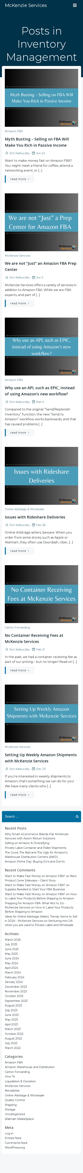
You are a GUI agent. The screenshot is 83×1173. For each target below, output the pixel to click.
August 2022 (13, 1038)
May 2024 (11, 963)
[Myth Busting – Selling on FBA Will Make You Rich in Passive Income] (41, 97)
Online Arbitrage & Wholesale (24, 509)
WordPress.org (15, 1147)
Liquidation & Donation (20, 1081)
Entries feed (13, 1138)
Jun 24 (40, 153)
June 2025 (12, 949)
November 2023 (16, 991)
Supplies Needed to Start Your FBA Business (35, 889)
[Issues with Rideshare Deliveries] (41, 476)
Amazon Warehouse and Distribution (30, 1067)
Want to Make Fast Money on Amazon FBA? (35, 876)
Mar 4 (40, 402)
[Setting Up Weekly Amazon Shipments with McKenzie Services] (41, 713)
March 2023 (13, 1029)
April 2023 (11, 1024)
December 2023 (16, 987)
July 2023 (11, 1010)
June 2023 (12, 1015)
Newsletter (12, 1090)
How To (10, 1076)
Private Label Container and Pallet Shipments (35, 848)
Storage (10, 1109)
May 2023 (11, 1019)
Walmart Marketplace (19, 1119)
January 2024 (14, 982)
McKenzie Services (17, 255)
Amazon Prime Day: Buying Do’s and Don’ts (35, 861)
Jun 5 (39, 277)
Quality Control (15, 1100)
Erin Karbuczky (19, 153)
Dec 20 (41, 769)
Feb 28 (41, 525)
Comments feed (16, 1143)
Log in (9, 1133)
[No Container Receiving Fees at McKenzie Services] (41, 594)
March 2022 (13, 1048)
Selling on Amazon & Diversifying (27, 843)
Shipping (11, 1105)
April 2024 (11, 968)
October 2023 (14, 996)
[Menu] (75, 5)
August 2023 (13, 1005)
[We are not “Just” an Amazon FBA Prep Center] (41, 222)
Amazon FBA (14, 131)
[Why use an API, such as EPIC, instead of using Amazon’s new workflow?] (41, 346)
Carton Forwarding (17, 627)
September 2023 (16, 1001)
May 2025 (11, 954)
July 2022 (11, 1043)
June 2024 (12, 958)
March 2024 (13, 972)
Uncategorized (15, 1114)
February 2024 (14, 977)
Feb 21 (40, 649)
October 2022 (14, 1034)
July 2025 (11, 944)
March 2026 (13, 939)
